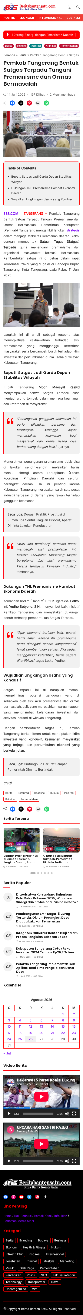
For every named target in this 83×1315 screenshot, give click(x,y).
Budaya (43, 1240)
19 (30, 1033)
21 (52, 1033)
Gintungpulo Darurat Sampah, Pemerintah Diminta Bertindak (57, 859)
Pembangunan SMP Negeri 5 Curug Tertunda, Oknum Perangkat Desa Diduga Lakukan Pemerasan (43, 918)
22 (63, 1033)
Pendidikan (13, 1275)
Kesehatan (13, 1261)
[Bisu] (67, 1114)
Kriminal (51, 45)
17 (9, 1033)
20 (41, 1033)
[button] (69, 7)
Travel (55, 1282)
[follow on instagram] (13, 1197)
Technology (14, 1282)
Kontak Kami (43, 1215)
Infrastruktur (14, 1254)
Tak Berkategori (64, 1275)
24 (9, 1039)
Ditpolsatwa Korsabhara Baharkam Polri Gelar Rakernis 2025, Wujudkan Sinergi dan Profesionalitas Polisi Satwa (47, 898)
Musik (10, 1268)
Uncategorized (16, 1289)
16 (74, 1026)
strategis (73, 230)
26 (31, 1039)
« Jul (7, 1053)
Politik (9, 18)
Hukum (21, 45)
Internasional (50, 18)
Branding (21, 844)
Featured (23, 792)
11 (20, 1026)
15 (63, 1026)
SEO (44, 1275)
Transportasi (36, 1282)
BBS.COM (10, 214)
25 (20, 1039)
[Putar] (9, 1114)
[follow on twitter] (29, 1197)
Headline (39, 792)
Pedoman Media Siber (18, 1221)
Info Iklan (60, 1215)
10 (9, 1026)
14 (52, 1026)
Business (74, 18)
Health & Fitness (34, 1247)
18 (19, 1033)
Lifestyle (48, 1261)
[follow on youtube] (21, 1197)
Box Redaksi (22, 1215)
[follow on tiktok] (45, 1197)
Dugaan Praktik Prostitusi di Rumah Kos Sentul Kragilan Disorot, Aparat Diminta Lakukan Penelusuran (39, 520)
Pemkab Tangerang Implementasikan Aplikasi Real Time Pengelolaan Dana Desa (45, 968)
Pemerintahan (69, 45)
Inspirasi (36, 45)
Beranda (9, 55)
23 (74, 1033)
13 (41, 1026)
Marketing (67, 1261)
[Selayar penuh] (74, 1114)
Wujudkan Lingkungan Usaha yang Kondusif (42, 199)
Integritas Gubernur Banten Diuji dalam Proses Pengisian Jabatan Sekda (47, 935)
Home (7, 1215)
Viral (71, 849)
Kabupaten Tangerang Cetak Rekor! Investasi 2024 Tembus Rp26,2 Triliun (45, 950)
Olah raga (27, 1268)
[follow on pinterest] (37, 1197)
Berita (8, 45)
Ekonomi (27, 18)
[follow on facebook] (5, 1197)
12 (30, 1026)
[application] (41, 1096)
